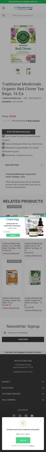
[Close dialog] (44, 215)
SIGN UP (13, 235)
